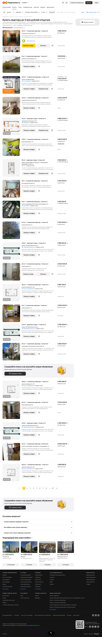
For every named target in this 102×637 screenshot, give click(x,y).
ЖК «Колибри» (25, 205)
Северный (37, 577)
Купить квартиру (54, 595)
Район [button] (82, 12)
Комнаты (52, 577)
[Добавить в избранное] (52, 46)
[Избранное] (63, 2)
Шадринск (37, 598)
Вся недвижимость (7, 615)
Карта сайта (76, 615)
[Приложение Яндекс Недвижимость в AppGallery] (95, 626)
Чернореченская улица (28, 33)
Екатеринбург (6, 582)
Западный (37, 586)
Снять (21, 595)
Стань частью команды (27, 615)
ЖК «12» (24, 165)
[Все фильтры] (4, 12)
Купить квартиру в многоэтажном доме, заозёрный (63, 604)
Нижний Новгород (7, 586)
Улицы (4, 598)
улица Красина (25, 266)
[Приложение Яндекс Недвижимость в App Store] (90, 626)
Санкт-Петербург (7, 577)
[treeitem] (7, 7)
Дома (51, 582)
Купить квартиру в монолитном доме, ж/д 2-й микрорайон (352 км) (67, 598)
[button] (66, 2)
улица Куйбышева (26, 141)
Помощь (69, 615)
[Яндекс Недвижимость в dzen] (96, 615)
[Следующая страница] (56, 488)
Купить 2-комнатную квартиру (58, 602)
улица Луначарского (27, 287)
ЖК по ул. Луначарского (28, 288)
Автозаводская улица (27, 183)
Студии (88, 584)
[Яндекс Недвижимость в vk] (93, 615)
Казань (4, 584)
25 (52, 488)
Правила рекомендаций (59, 615)
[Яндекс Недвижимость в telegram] (98, 615)
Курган (23, 79)
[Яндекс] (96, 634)
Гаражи (52, 584)
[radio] (27, 488)
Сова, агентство (31, 41)
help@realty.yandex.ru (34, 625)
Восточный (38, 579)
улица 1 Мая (39, 346)
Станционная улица (25, 575)
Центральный (38, 575)
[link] (96, 2)
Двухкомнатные (90, 575)
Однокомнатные (90, 579)
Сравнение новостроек (9, 600)
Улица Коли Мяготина (26, 582)
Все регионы (6, 595)
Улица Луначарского (25, 586)
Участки (52, 579)
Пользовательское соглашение (43, 615)
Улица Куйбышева (25, 584)
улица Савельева (26, 224)
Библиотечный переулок (28, 58)
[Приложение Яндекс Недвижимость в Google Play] (93, 626)
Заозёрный (38, 584)
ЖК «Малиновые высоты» (28, 247)
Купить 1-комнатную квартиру (58, 600)
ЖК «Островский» (26, 81)
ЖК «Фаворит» (25, 122)
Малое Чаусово (39, 582)
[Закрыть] (98, 12)
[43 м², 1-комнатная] (12, 210)
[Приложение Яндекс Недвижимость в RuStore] (98, 626)
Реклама (16, 615)
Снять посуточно (24, 598)
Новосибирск (6, 579)
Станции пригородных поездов (11, 604)
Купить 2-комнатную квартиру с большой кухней (62, 607)
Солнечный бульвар (25, 579)
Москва (4, 575)
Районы (5, 602)
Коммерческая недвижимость (58, 575)
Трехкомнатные (90, 582)
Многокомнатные (90, 577)
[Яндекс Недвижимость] (11, 3)
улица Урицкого (26, 308)
